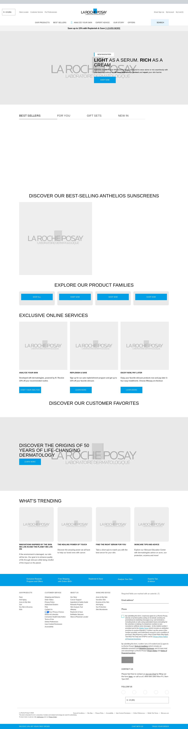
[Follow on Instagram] (123, 692)
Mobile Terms (143, 628)
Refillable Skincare (77, 614)
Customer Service (36, 12)
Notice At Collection (51, 614)
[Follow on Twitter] (156, 692)
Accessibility (49, 627)
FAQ (46, 607)
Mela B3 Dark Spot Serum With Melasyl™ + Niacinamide (72, 169)
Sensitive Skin (101, 600)
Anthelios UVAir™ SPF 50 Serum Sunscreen (149, 253)
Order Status (49, 600)
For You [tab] (63, 115)
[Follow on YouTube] (167, 692)
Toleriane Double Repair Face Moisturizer (148, 169)
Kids (20, 609)
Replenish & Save (76, 612)
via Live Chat (151, 674)
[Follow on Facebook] (145, 692)
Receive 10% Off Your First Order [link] (34, 726)
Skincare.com (165, 713)
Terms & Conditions (141, 646)
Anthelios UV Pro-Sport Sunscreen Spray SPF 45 (108, 253)
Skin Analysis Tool (76, 607)
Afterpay (73, 609)
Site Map (90, 713)
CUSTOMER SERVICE (53, 593)
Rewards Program (76, 604)
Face (21, 597)
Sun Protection (101, 607)
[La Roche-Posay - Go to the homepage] (94, 12)
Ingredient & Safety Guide (79, 602)
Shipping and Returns (52, 597)
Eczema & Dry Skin (102, 602)
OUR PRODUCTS (25, 593)
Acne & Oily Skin (25, 602)
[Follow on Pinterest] (134, 692)
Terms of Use (49, 619)
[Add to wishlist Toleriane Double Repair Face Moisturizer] (166, 133)
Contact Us (48, 609)
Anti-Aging (22, 600)
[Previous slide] (21, 148)
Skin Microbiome (102, 609)
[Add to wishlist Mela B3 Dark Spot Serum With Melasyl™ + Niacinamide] (90, 133)
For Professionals (51, 12)
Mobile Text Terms (153, 713)
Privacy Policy (49, 602)
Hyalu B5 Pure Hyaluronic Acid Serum (34, 169)
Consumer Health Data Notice (55, 617)
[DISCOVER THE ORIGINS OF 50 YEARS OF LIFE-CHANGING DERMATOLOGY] (94, 454)
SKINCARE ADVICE (103, 593)
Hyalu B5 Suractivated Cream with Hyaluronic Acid (110, 169)
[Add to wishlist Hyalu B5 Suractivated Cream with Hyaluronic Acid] (128, 133)
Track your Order (160, 726)
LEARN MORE (113, 28)
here (130, 676)
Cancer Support (75, 600)
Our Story (73, 597)
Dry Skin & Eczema (25, 607)
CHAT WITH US (137, 726)
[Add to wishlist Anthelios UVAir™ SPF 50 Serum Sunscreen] (166, 217)
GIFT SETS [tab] (94, 115)
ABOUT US (74, 593)
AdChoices (40, 717)
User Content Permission (53, 624)
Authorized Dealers (51, 604)
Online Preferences (51, 622)
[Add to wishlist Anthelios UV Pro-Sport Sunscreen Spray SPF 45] (128, 217)
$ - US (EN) (7, 12)
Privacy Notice (152, 651)
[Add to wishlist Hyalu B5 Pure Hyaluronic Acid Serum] (51, 133)
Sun (20, 604)
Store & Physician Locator (79, 617)
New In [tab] (123, 115)
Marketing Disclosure (146, 648)
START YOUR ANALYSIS (30, 390)
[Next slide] (53, 148)
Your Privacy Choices (56, 612)
